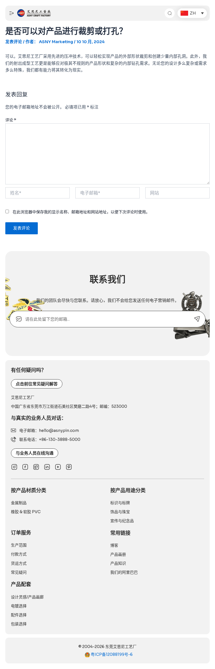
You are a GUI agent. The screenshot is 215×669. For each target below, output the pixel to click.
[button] (192, 13)
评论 (10, 119)
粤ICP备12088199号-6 (111, 654)
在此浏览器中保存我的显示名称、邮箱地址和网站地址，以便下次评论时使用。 (81, 211)
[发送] (197, 319)
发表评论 (13, 41)
